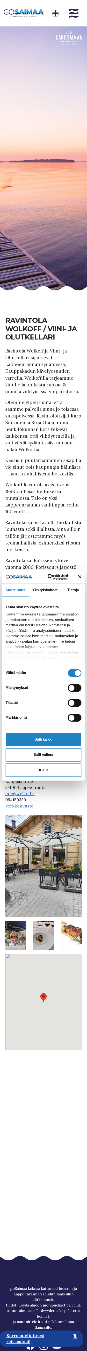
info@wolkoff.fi (20, 793)
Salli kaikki (43, 739)
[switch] (74, 688)
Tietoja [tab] (73, 590)
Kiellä (43, 770)
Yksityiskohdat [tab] (45, 590)
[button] (76, 935)
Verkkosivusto (19, 806)
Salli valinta (43, 755)
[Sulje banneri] (79, 577)
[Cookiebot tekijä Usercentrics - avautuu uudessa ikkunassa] (50, 577)
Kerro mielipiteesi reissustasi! (25, 1339)
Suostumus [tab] (15, 590)
